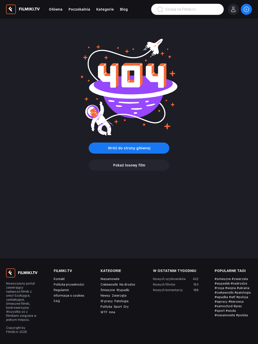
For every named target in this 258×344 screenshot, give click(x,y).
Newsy (105, 295)
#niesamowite (225, 315)
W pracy (107, 301)
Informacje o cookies (69, 295)
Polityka (106, 306)
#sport (220, 311)
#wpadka (221, 297)
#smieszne (223, 279)
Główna (55, 9)
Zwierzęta (119, 295)
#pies (238, 306)
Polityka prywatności (69, 284)
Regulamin (61, 290)
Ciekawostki (109, 284)
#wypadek (222, 283)
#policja (242, 297)
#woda (231, 311)
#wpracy (221, 301)
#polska (242, 315)
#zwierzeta (240, 279)
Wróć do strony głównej (129, 148)
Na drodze (127, 284)
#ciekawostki (224, 292)
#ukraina (243, 288)
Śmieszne (108, 290)
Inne (112, 312)
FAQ (57, 301)
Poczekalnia (79, 9)
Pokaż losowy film (129, 165)
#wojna (230, 288)
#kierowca (236, 301)
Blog (124, 9)
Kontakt (59, 279)
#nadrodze (239, 283)
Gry (126, 306)
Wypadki (122, 290)
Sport (118, 306)
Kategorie (105, 9)
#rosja (219, 288)
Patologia (121, 301)
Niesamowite (110, 279)
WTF (104, 312)
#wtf (232, 297)
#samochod (224, 306)
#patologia (243, 292)
